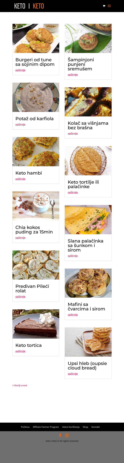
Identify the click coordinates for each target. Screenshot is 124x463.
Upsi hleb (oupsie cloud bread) (87, 366)
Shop (85, 426)
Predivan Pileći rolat (32, 288)
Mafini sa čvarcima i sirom (86, 307)
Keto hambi (28, 173)
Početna (25, 426)
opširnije (20, 70)
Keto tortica (28, 345)
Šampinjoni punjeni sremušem (81, 64)
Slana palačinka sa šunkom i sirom (85, 245)
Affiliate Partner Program (46, 426)
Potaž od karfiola (34, 118)
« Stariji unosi (19, 385)
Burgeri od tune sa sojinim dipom (35, 62)
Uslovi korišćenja (71, 426)
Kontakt (95, 426)
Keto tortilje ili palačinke (83, 184)
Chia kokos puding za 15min (34, 230)
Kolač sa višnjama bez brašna (88, 125)
